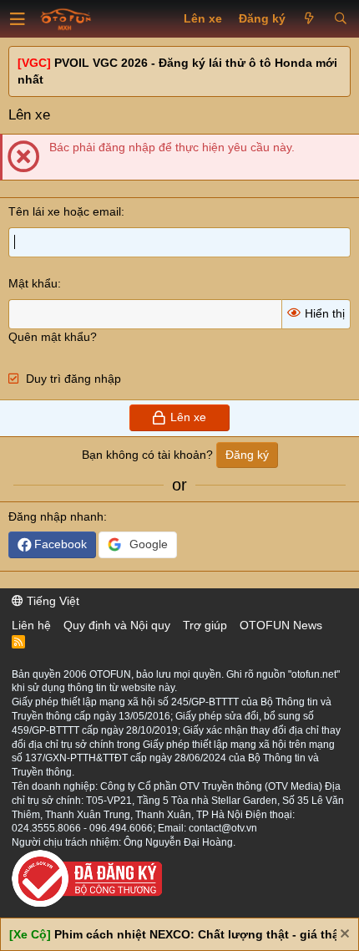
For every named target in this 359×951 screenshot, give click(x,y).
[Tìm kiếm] (340, 19)
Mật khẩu (33, 283)
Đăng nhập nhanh (56, 516)
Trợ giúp (205, 625)
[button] (17, 19)
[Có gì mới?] (309, 19)
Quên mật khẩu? (52, 336)
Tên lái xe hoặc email (64, 211)
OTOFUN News (281, 625)
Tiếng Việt (51, 601)
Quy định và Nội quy (116, 625)
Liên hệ (31, 625)
